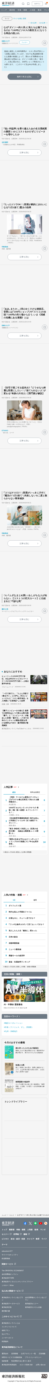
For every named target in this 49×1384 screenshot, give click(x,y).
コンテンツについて (9, 1327)
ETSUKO (5, 430)
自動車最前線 (14, 943)
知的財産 (5, 1361)
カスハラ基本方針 (26, 1365)
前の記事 (34, 23)
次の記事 (42, 23)
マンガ (42, 1230)
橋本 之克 (5, 609)
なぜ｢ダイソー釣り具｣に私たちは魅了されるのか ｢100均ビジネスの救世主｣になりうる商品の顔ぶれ (25, 30)
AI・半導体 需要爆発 (13, 1004)
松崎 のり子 (6, 41)
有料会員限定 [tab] (35, 792)
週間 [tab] (35, 900)
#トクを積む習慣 (20, 18)
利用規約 (5, 1341)
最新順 (12, 10)
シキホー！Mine (8, 1285)
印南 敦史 (5, 247)
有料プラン (6, 1330)
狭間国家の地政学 (23, 1082)
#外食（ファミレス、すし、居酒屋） (18, 1027)
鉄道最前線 (6, 1258)
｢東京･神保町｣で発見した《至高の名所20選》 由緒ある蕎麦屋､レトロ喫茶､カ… (23, 831)
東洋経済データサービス (11, 1304)
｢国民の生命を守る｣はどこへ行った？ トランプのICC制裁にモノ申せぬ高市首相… (24, 841)
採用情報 (14, 1354)
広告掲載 (42, 1354)
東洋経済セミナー (31, 1304)
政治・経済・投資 (18, 1239)
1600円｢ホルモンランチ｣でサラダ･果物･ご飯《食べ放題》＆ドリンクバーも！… (24, 810)
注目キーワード (11, 1016)
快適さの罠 (20, 1065)
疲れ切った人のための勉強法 (27, 1048)
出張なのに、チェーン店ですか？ (22, 918)
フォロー (24, 42)
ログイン (37, 4)
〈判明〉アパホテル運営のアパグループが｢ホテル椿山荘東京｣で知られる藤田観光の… (24, 799)
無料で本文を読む (24, 77)
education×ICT (7, 1251)
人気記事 (8, 787)
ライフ (7, 18)
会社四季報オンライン (10, 1274)
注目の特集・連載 (12, 974)
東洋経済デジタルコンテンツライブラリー (17, 1282)
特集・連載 (22, 10)
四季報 (16, 1234)
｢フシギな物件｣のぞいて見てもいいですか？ (26, 924)
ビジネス (5, 1239)
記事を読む (24, 152)
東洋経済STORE (8, 1278)
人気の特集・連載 (13, 895)
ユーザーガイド (7, 1338)
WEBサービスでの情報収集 (12, 1357)
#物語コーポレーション (13, 1023)
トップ (4, 10)
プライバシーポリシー (33, 1357)
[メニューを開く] (46, 3)
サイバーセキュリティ (10, 1255)
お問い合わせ (41, 1365)
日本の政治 (13, 937)
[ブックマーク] (44, 42)
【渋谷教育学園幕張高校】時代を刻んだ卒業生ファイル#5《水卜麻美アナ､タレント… (24, 820)
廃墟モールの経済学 (17, 956)
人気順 (32, 10)
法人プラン (6, 1334)
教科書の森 (6, 1311)
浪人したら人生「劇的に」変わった (23, 931)
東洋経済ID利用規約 (9, 1365)
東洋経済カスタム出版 (33, 1307)
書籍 (25, 1234)
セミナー (5, 1234)
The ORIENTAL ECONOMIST (13, 1271)
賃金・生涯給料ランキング (19, 962)
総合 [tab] (14, 792)
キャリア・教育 (33, 1239)
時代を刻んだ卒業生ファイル (20, 912)
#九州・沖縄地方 (10, 1031)
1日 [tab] (14, 900)
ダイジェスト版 (15, 906)
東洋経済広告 (7, 1307)
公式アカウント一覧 (28, 1354)
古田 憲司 (5, 142)
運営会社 (5, 1354)
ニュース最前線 (15, 949)
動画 (40, 10)
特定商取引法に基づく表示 (21, 1361)
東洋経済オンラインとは (11, 1323)
